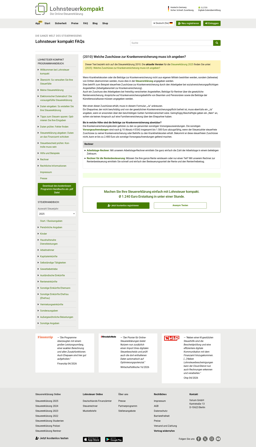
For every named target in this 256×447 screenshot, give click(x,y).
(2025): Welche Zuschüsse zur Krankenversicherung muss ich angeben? (122, 68)
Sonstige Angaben (49, 323)
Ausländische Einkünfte (52, 275)
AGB (156, 406)
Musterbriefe (89, 410)
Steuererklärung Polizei (47, 425)
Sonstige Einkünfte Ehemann (55, 288)
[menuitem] (163, 23)
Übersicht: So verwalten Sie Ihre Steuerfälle (56, 81)
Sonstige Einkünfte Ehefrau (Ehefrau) (54, 296)
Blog (95, 23)
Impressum (46, 172)
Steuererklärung (144, 81)
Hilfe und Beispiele (50, 153)
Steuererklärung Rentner (48, 431)
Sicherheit (61, 23)
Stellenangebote (127, 410)
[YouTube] (218, 438)
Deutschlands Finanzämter (97, 401)
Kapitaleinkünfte (48, 256)
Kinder (43, 233)
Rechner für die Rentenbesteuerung (106, 158)
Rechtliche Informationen (53, 165)
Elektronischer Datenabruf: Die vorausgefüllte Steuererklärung (56, 98)
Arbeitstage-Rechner (98, 150)
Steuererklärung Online (48, 394)
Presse (43, 178)
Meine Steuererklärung (52, 90)
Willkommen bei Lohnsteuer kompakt (54, 71)
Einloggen (213, 23)
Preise (75, 23)
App (37, 23)
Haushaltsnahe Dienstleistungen (49, 242)
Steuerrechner (90, 406)
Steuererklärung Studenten (49, 420)
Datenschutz (160, 410)
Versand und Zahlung (165, 425)
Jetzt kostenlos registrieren (125, 205)
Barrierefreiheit (162, 416)
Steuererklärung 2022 (46, 416)
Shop (105, 23)
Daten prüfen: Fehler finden (54, 126)
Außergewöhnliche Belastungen (56, 317)
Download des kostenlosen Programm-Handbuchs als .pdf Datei (57, 189)
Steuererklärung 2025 (182, 64)
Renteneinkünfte (48, 281)
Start (47, 23)
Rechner (44, 159)
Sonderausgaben (49, 310)
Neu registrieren (190, 23)
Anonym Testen (180, 205)
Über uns (123, 394)
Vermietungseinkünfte (51, 304)
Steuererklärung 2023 (46, 410)
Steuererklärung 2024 (46, 406)
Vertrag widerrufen (164, 431)
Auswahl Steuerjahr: (48, 208)
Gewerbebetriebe (48, 269)
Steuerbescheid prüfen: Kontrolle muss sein (54, 145)
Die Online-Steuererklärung (66, 14)
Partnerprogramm (127, 406)
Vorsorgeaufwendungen (96, 129)
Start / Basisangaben (51, 221)
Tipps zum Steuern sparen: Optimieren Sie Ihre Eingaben (57, 118)
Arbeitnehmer (47, 250)
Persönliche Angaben (51, 227)
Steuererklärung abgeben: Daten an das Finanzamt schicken (57, 135)
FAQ (85, 23)
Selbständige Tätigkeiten (53, 262)
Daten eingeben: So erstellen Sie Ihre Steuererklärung (57, 108)
